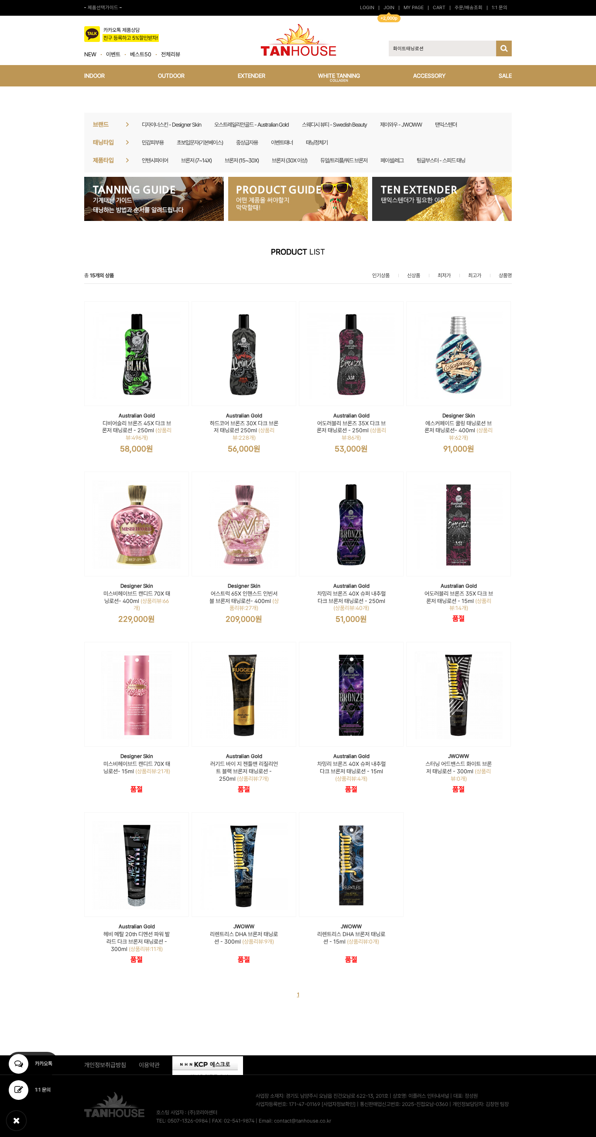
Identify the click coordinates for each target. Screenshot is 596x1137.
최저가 (444, 275)
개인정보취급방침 (105, 1064)
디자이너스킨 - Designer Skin (171, 124)
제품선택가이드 (103, 7)
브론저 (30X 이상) (289, 160)
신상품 (413, 275)
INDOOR (94, 75)
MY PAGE (414, 7)
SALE (505, 75)
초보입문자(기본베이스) (200, 142)
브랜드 (101, 124)
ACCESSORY (429, 75)
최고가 (474, 275)
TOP (531, 1117)
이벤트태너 (282, 142)
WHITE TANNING (339, 77)
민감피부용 (153, 142)
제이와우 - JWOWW (401, 124)
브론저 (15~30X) (242, 160)
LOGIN (367, 7)
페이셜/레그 (392, 160)
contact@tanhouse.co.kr (302, 1121)
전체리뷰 (170, 54)
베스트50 (140, 54)
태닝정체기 (317, 142)
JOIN (389, 7)
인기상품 (381, 275)
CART (439, 7)
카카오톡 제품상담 (130, 34)
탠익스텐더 (446, 124)
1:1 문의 (499, 7)
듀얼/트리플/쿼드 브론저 (343, 160)
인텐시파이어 (155, 160)
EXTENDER (251, 75)
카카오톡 (43, 1064)
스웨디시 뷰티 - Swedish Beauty (334, 124)
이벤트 (113, 54)
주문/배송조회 (469, 7)
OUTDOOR (171, 75)
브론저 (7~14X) (196, 160)
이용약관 (149, 1064)
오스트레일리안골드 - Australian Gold (251, 124)
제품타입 (103, 160)
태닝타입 (103, 142)
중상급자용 (247, 142)
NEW (90, 54)
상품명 (505, 275)
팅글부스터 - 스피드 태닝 (441, 160)
